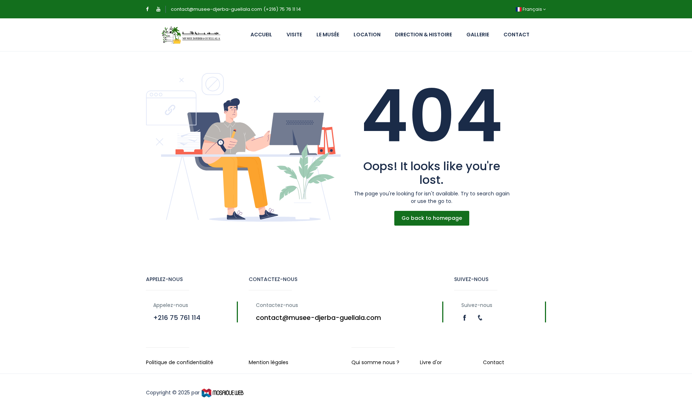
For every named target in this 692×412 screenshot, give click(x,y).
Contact (516, 34)
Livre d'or (431, 362)
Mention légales (268, 362)
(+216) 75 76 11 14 (282, 9)
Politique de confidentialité (179, 362)
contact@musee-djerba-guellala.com (216, 9)
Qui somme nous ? (375, 362)
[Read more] (465, 317)
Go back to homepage (432, 218)
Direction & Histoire (423, 34)
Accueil (261, 34)
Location (367, 34)
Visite (294, 34)
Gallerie (477, 34)
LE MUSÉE (327, 34)
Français (532, 9)
